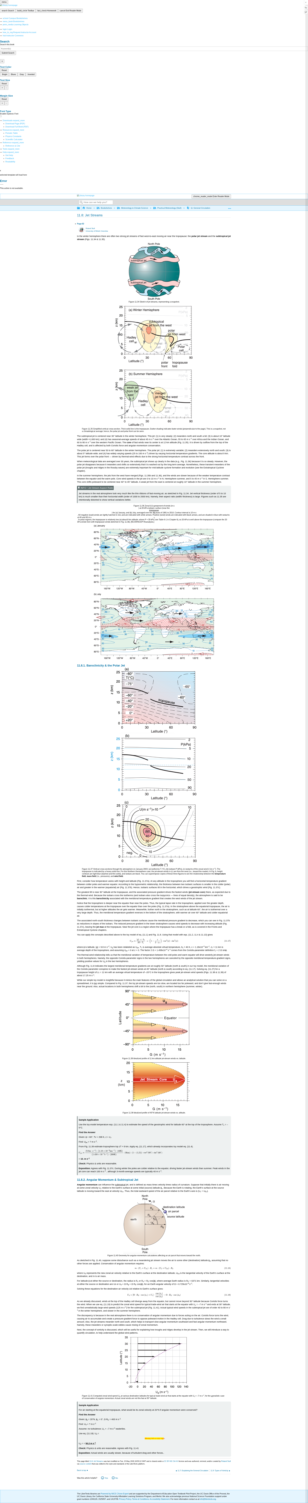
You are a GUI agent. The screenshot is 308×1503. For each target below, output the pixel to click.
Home (89, 208)
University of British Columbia (97, 231)
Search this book (7, 44)
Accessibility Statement (160, 1499)
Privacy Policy (125, 1499)
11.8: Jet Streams (96, 1461)
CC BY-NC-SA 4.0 (171, 1461)
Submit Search (8, 53)
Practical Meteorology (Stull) (169, 208)
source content (85, 1464)
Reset (4, 70)
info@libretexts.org (207, 1499)
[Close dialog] (1, 184)
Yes (106, 1478)
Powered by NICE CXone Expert (115, 1494)
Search (81, 202)
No (116, 1478)
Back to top (81, 1470)
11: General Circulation (200, 208)
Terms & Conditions (140, 1499)
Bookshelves (106, 208)
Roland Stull (90, 228)
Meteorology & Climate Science (135, 208)
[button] (9, 158)
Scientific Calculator (13, 139)
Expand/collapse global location (229, 207)
